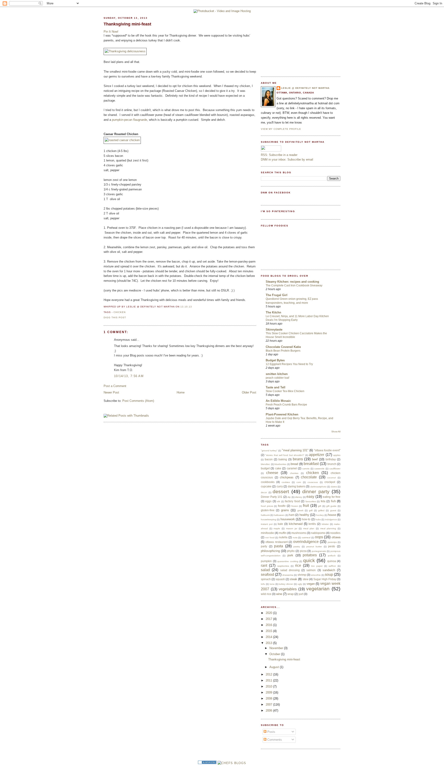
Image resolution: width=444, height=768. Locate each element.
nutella (283, 537)
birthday (331, 459)
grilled (321, 510)
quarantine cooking (287, 561)
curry (280, 486)
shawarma (287, 575)
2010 (269, 686)
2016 (269, 625)
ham (291, 514)
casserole (319, 468)
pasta (278, 546)
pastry (296, 546)
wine (279, 594)
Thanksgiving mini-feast (127, 24)
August (274, 667)
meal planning (328, 528)
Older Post (249, 392)
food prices (267, 506)
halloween (279, 515)
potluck (332, 555)
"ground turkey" (269, 450)
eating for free (331, 496)
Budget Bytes (275, 360)
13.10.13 (186, 306)
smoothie (316, 575)
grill (310, 510)
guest (333, 510)
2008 (269, 698)
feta (323, 501)
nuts (295, 537)
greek (300, 510)
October (275, 654)
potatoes (310, 555)
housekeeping (268, 519)
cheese (272, 473)
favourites (310, 501)
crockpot (329, 481)
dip (289, 497)
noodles (335, 532)
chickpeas (286, 477)
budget (265, 468)
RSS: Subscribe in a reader (279, 155)
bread (294, 464)
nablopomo (318, 532)
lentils (312, 523)
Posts (270, 732)
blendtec (265, 464)
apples (336, 455)
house (332, 515)
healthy (304, 515)
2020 (269, 613)
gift (319, 506)
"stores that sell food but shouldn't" (284, 455)
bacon (269, 459)
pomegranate (319, 551)
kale (280, 523)
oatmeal (306, 537)
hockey (320, 515)
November (276, 648)
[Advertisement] (295, 42)
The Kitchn (273, 312)
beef (315, 459)
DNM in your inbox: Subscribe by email (287, 159)
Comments (274, 739)
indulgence (331, 519)
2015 (269, 631)
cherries (294, 473)
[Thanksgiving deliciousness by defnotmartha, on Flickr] (125, 51)
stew (305, 579)
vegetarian (318, 588)
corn (298, 482)
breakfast (311, 464)
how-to (306, 519)
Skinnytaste (274, 329)
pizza (303, 550)
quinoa (331, 561)
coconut (331, 477)
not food (269, 537)
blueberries (280, 464)
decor (264, 492)
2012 (269, 674)
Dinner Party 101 (271, 496)
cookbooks (267, 481)
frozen (294, 506)
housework (288, 519)
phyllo (291, 550)
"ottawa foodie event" (327, 450)
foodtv (282, 505)
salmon (311, 570)
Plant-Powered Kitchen (282, 414)
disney (298, 497)
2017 (269, 619)
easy (310, 497)
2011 (269, 680)
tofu (263, 584)
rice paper (317, 566)
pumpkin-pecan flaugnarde (129, 119)
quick (309, 560)
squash (280, 579)
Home (181, 392)
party (264, 546)
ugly (300, 584)
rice (298, 565)
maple (277, 528)
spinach (266, 579)
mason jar (291, 528)
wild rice (266, 593)
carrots (305, 468)
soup (329, 574)
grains (285, 510)
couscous (313, 482)
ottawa (336, 537)
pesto (331, 546)
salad (265, 570)
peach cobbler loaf (277, 377)
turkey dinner (286, 584)
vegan (311, 583)
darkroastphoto (318, 486)
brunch (331, 463)
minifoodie (267, 532)
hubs (318, 519)
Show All (335, 431)
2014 (269, 637)
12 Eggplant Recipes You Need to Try (289, 364)
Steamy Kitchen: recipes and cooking (292, 281)
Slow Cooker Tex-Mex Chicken (285, 391)
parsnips (332, 542)
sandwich (329, 570)
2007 (269, 704)
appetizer (316, 455)
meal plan (308, 528)
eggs (268, 501)
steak (293, 579)
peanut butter (314, 546)
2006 (269, 710)
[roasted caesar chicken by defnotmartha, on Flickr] (122, 140)
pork (290, 555)
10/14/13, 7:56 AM (129, 376)
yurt (301, 593)
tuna (272, 584)
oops (319, 537)
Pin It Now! (111, 31)
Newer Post (111, 392)
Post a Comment (115, 386)
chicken (120, 312)
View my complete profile (281, 129)
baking (282, 459)
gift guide (331, 506)
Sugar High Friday (324, 579)
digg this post (115, 317)
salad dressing (290, 570)
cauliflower (334, 468)
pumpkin (266, 561)
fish (333, 501)
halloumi (265, 515)
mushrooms (298, 532)
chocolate (309, 477)
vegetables (288, 589)
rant (264, 565)
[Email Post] (193, 306)
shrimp (302, 574)
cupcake (266, 486)
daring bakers (296, 486)
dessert (281, 491)
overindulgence (306, 542)
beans (298, 459)
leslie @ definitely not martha (305, 88)
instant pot (267, 524)
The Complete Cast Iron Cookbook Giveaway (294, 285)
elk (278, 501)
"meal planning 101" (295, 450)
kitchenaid (295, 524)
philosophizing (270, 551)
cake (278, 468)
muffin (283, 532)
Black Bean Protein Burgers (283, 350)
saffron (332, 566)
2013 (269, 643)
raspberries (283, 566)
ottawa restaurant (276, 541)
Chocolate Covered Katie (283, 347)
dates (334, 486)
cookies (286, 482)
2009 (269, 692)
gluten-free (267, 510)
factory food (292, 501)
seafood (267, 574)
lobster (325, 524)
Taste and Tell (275, 387)
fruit (306, 506)
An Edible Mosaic (278, 401)
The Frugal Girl (276, 295)
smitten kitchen (277, 374)
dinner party (316, 491)
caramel (292, 468)
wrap (290, 593)
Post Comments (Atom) (138, 401)
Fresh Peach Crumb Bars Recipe (286, 404)
